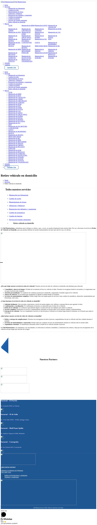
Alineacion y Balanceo (17, 206)
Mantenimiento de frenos (17, 202)
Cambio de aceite (15, 199)
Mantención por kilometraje (18, 195)
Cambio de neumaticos (17, 213)
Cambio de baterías (15, 216)
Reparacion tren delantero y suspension (22, 209)
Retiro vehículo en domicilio (23, 223)
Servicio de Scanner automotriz (20, 220)
